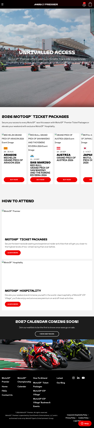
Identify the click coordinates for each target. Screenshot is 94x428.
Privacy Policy (70, 418)
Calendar (22, 387)
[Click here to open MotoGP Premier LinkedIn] (78, 378)
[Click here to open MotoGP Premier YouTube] (83, 378)
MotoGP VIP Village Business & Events (41, 402)
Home (4, 387)
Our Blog (61, 383)
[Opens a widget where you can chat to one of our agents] (85, 424)
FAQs (4, 391)
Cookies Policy (83, 418)
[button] (84, 3)
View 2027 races (47, 334)
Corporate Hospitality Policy (77, 415)
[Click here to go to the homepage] (46, 7)
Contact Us (7, 395)
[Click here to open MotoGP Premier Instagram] (73, 378)
